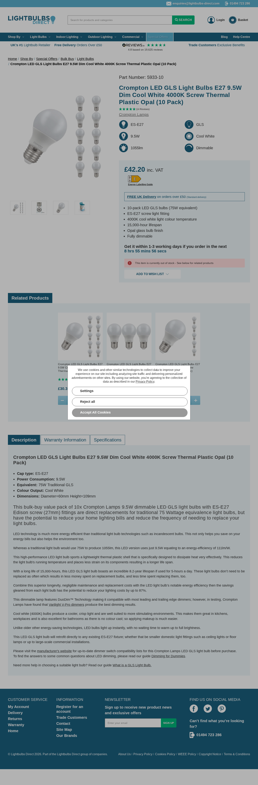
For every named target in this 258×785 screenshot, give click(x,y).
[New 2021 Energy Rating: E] (134, 178)
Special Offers (158, 36)
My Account (18, 707)
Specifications (107, 439)
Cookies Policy (165, 754)
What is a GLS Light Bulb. (132, 665)
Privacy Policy (142, 754)
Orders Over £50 (78, 45)
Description (24, 439)
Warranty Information (65, 439)
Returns (15, 719)
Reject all (87, 402)
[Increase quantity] (195, 400)
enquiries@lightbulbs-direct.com (196, 3)
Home (13, 731)
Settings (86, 391)
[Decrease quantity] (62, 400)
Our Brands (66, 735)
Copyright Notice (210, 754)
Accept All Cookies (95, 412)
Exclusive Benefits (216, 45)
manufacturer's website (54, 651)
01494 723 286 (240, 3)
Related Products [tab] (30, 298)
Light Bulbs (38, 36)
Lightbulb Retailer (30, 45)
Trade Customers (71, 717)
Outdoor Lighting (100, 36)
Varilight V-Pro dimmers (66, 605)
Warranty (16, 725)
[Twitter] (208, 708)
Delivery (15, 713)
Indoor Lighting (67, 36)
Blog (224, 36)
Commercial (130, 36)
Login (220, 20)
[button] (184, 109)
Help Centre (241, 36)
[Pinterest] (222, 708)
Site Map (64, 729)
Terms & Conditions (237, 754)
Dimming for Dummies (168, 656)
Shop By (14, 36)
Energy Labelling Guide (140, 184)
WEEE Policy (187, 754)
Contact (63, 723)
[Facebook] (194, 708)
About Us (124, 754)
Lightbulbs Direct (68, 754)
